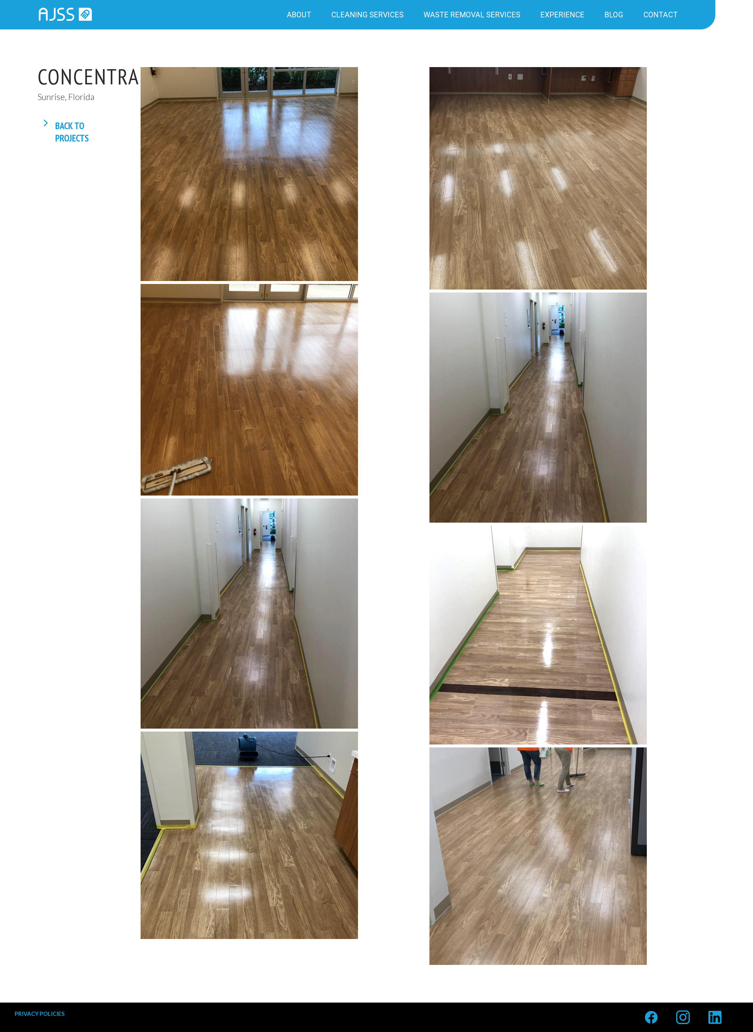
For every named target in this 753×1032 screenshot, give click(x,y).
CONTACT (660, 14)
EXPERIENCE (562, 14)
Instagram (683, 1012)
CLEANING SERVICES (367, 14)
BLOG (613, 14)
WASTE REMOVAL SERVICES (472, 14)
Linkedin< (715, 1012)
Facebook (651, 1012)
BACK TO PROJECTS (72, 124)
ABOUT (299, 14)
